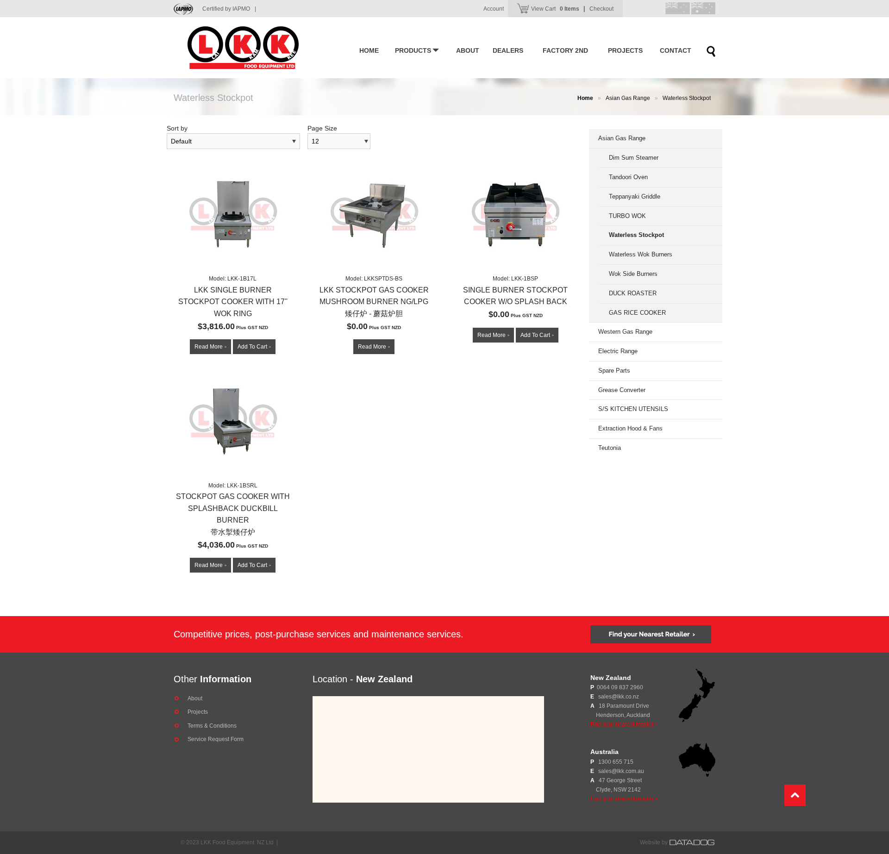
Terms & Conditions (212, 726)
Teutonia (609, 447)
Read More (210, 346)
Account (493, 9)
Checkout (601, 9)
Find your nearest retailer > (624, 724)
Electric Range (618, 351)
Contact (675, 50)
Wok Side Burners (633, 273)
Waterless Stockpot (687, 98)
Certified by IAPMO (229, 9)
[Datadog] (692, 842)
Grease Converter (621, 389)
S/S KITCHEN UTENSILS (633, 408)
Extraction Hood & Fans (630, 428)
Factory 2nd (565, 50)
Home (369, 50)
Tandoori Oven (628, 177)
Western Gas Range (625, 331)
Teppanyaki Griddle (634, 196)
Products (413, 50)
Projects (625, 50)
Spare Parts (614, 370)
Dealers (508, 50)
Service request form (216, 739)
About (467, 50)
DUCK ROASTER (633, 293)
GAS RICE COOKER (637, 312)
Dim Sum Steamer (633, 157)
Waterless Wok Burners (640, 254)
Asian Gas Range (628, 98)
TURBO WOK (627, 215)
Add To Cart (254, 346)
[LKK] (257, 47)
